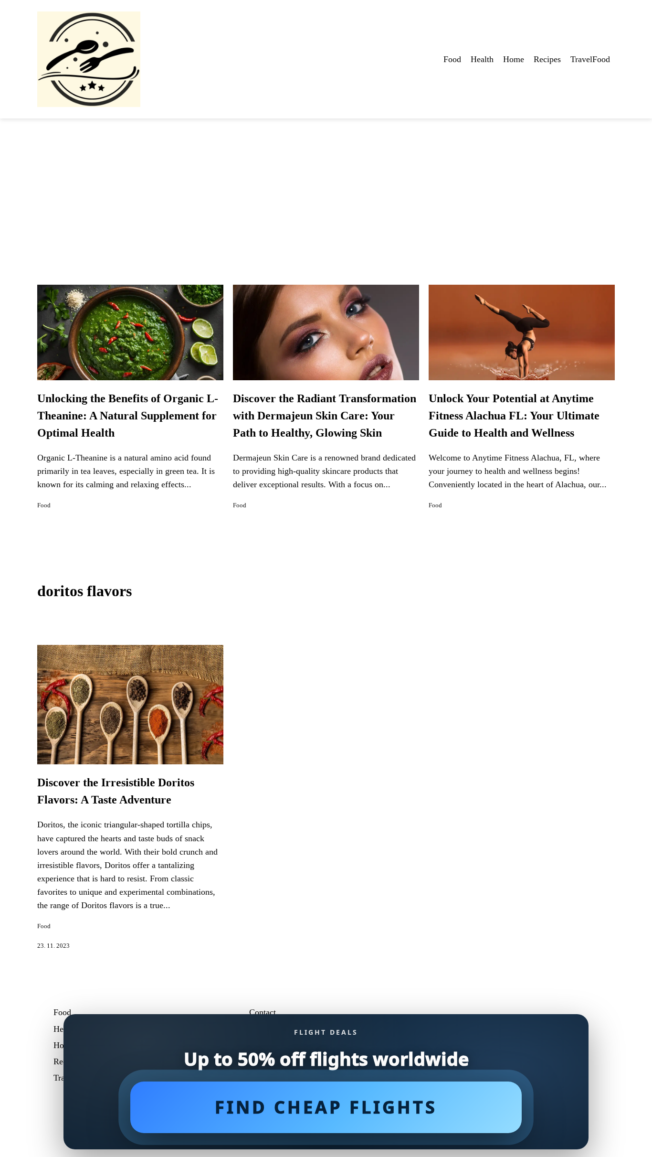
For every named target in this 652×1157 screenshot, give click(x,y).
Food (452, 59)
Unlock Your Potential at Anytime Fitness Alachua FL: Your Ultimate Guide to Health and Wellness (514, 415)
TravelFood (590, 59)
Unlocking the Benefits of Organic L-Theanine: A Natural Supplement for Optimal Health (127, 415)
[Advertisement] (326, 190)
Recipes (547, 59)
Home (513, 59)
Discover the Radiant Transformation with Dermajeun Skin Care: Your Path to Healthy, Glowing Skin (324, 415)
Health (482, 59)
